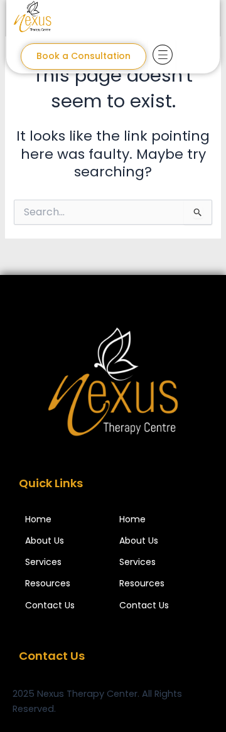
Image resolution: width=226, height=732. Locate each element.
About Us (44, 540)
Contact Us (50, 605)
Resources (47, 583)
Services (43, 562)
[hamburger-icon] (162, 56)
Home (38, 519)
